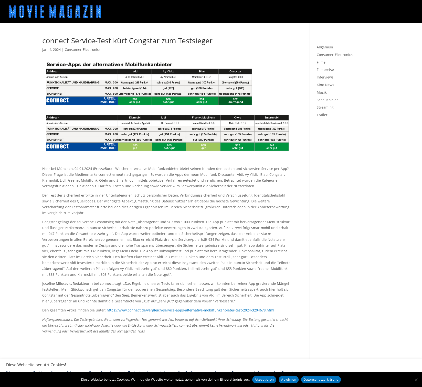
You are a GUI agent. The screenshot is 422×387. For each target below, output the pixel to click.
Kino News (325, 84)
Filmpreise (325, 69)
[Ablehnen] (415, 379)
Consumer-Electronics (83, 49)
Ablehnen (288, 379)
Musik (322, 92)
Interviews (325, 77)
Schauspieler (327, 100)
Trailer (322, 114)
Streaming (325, 107)
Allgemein (325, 47)
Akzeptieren (264, 379)
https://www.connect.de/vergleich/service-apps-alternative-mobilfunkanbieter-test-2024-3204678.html (190, 310)
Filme (321, 62)
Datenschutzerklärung (321, 379)
